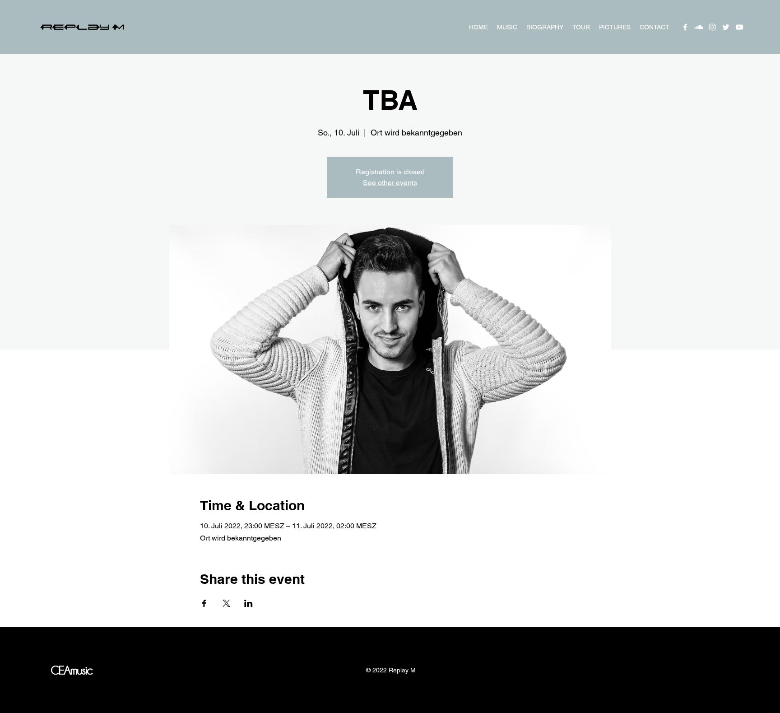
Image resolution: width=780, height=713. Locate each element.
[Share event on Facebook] (204, 603)
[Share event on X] (226, 603)
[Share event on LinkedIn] (248, 603)
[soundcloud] (698, 27)
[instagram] (712, 27)
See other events (390, 182)
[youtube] (739, 27)
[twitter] (725, 27)
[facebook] (685, 27)
